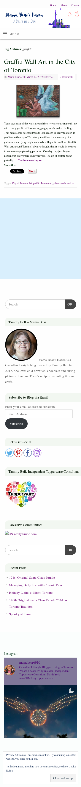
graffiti (36, 183)
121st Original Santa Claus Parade (32, 577)
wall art (71, 183)
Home (53, 5)
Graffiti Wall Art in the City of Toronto (40, 65)
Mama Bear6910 (16, 76)
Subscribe (16, 423)
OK (69, 304)
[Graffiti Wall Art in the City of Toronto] (40, 102)
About (63, 5)
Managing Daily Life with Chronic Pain (35, 585)
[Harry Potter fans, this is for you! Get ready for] (40, 721)
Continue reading (30, 160)
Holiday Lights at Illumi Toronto (31, 592)
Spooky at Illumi (20, 614)
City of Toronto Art (22, 183)
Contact (75, 5)
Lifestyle (48, 76)
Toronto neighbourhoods (53, 183)
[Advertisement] (40, 238)
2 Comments (66, 76)
